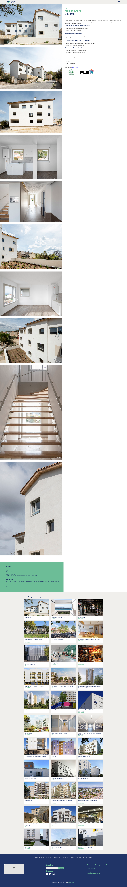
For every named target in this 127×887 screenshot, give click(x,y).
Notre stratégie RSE (87, 857)
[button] (118, 2)
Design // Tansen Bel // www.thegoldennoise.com (60, 882)
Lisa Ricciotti (75, 67)
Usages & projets (57, 857)
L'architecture (48, 857)
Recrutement (79, 857)
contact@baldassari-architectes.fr (95, 873)
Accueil (36, 857)
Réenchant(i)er (65, 857)
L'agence (41, 857)
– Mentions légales (71, 882)
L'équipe (72, 857)
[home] (11, 1)
